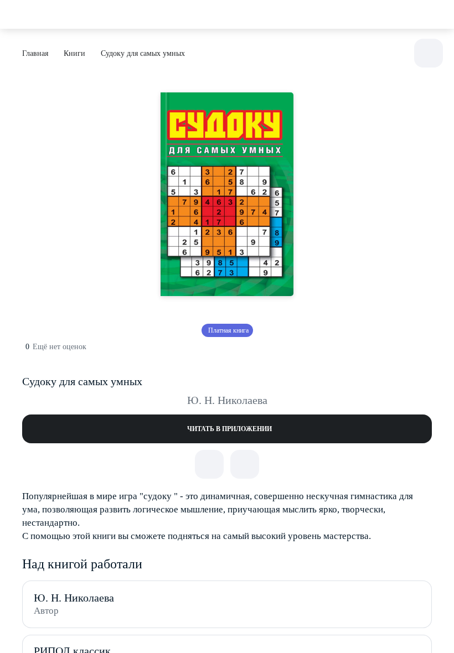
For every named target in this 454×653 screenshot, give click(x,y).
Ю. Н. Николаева (227, 400)
